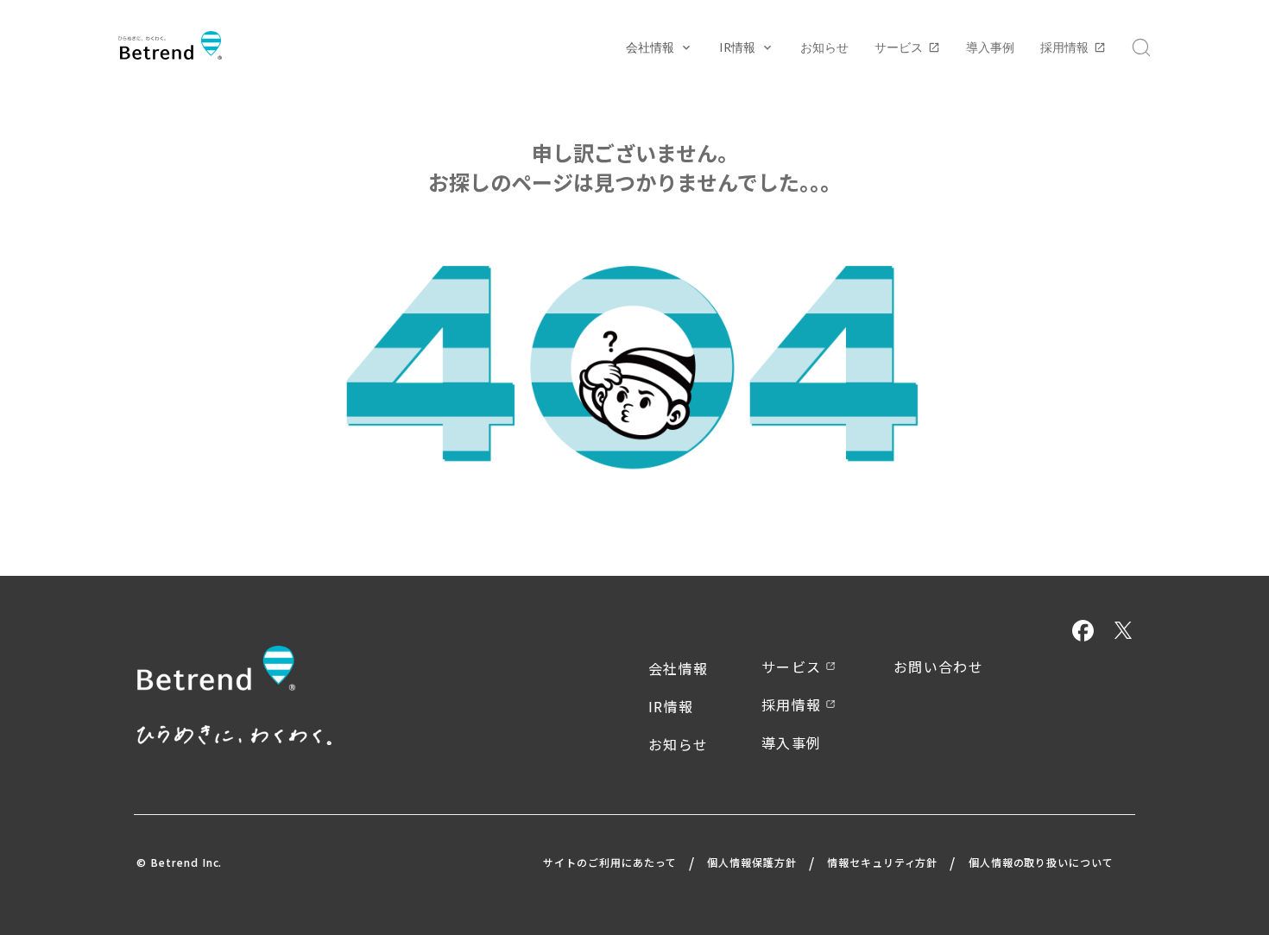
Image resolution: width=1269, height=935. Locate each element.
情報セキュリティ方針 (882, 862)
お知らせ (824, 47)
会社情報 (678, 668)
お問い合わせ (938, 666)
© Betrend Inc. (179, 862)
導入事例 (990, 47)
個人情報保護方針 (752, 862)
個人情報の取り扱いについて (1041, 862)
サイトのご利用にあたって (610, 862)
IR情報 (670, 706)
